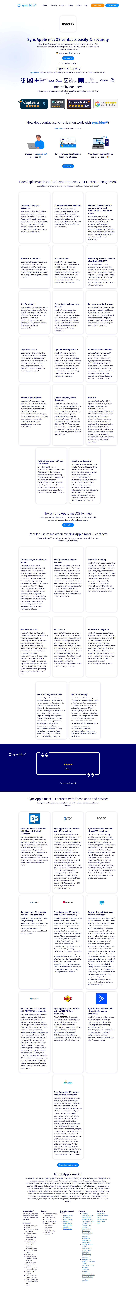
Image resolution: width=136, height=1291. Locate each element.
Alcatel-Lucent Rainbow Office (67, 1224)
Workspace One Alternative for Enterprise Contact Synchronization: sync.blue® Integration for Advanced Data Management (87, 1235)
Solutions (45, 5)
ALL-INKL (65, 1227)
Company (62, 5)
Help (98, 1223)
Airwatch (65, 1221)
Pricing (70, 5)
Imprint (99, 1217)
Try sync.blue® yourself (68, 783)
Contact (78, 5)
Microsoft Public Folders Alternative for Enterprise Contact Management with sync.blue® (88, 1277)
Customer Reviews (102, 1216)
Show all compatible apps (68, 1165)
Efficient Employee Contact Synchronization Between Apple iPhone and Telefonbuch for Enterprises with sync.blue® (87, 1251)
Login (86, 5)
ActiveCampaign (67, 1219)
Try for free (112, 5)
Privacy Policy (101, 1221)
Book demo (97, 5)
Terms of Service (102, 1219)
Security (54, 5)
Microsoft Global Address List (68, 1216)
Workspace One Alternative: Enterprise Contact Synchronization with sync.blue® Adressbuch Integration (88, 1265)
